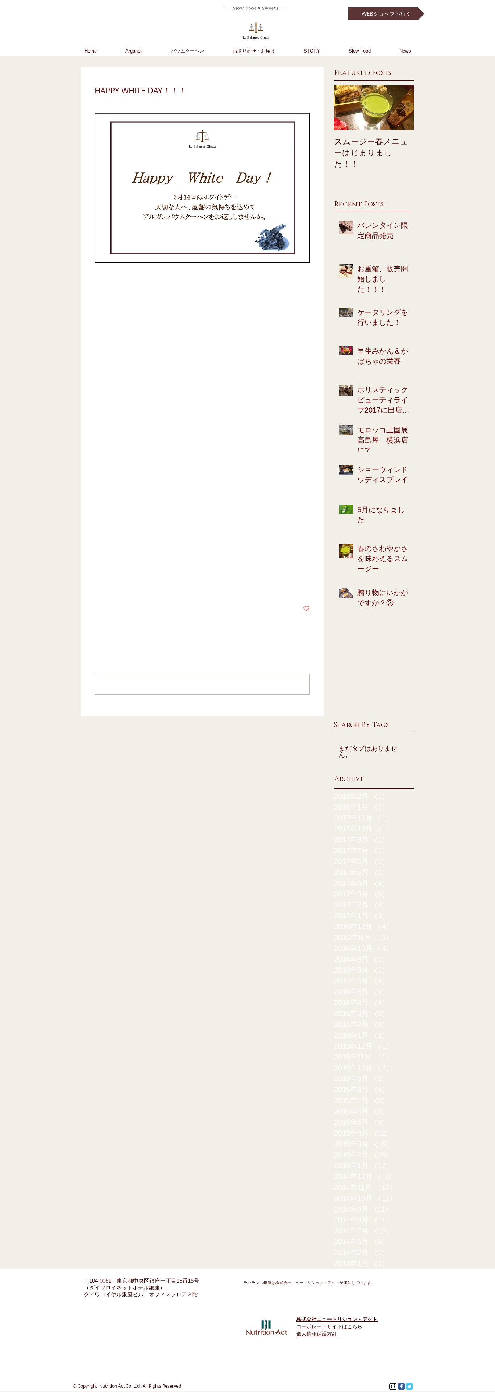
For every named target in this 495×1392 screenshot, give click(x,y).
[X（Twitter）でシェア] (115, 586)
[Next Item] (402, 107)
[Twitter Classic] (409, 1386)
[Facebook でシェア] (98, 586)
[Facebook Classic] (401, 1386)
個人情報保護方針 (316, 1334)
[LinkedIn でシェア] (133, 586)
